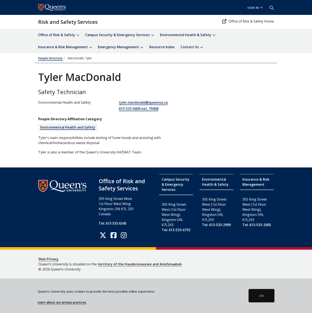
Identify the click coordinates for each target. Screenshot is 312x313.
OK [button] (261, 295)
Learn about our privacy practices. (62, 302)
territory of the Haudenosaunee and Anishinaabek (140, 264)
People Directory (50, 58)
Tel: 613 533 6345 (112, 223)
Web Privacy (48, 259)
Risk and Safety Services (68, 21)
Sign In (253, 8)
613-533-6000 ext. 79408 (138, 108)
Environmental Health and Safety (67, 127)
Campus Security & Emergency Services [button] (118, 35)
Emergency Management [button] (119, 47)
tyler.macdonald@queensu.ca (143, 102)
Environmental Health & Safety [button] (186, 35)
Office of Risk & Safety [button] (57, 35)
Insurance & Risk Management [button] (63, 47)
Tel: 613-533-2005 (256, 224)
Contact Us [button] (190, 47)
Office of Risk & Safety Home (251, 21)
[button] (270, 7)
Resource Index (162, 47)
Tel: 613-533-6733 (176, 230)
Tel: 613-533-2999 (216, 224)
